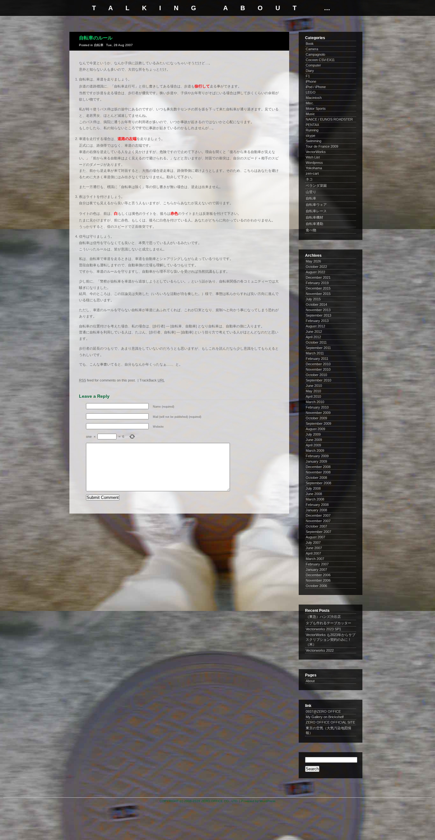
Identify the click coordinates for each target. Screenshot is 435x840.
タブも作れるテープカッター (328, 623)
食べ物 (311, 230)
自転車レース (316, 211)
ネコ (309, 179)
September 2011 (318, 348)
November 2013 (318, 310)
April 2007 (313, 553)
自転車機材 (314, 217)
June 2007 (314, 548)
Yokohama (314, 168)
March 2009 (315, 450)
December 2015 (318, 288)
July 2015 (313, 299)
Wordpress (314, 162)
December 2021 (318, 277)
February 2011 (317, 358)
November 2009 (318, 413)
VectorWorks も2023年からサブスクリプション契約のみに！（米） (330, 639)
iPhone (311, 81)
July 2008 (313, 488)
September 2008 (318, 483)
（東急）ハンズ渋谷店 (323, 617)
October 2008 (316, 478)
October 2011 (316, 342)
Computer (313, 65)
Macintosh (314, 98)
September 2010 (318, 380)
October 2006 (316, 586)
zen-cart (312, 173)
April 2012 (313, 337)
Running (312, 130)
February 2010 (317, 407)
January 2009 (316, 461)
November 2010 (318, 369)
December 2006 (318, 575)
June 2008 (314, 494)
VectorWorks (316, 152)
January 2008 (316, 510)
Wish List (313, 157)
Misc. (310, 103)
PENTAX (312, 125)
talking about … (217, 7)
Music (310, 114)
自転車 (98, 45)
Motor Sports (316, 108)
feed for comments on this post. (107, 380)
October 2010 (316, 375)
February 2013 (317, 321)
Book (310, 44)
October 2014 (316, 304)
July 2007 (313, 542)
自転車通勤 (314, 224)
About (310, 681)
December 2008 (318, 467)
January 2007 (316, 569)
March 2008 (315, 499)
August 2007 (315, 537)
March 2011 (315, 353)
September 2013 (318, 315)
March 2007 (315, 559)
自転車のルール (95, 37)
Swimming (313, 141)
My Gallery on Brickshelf (325, 717)
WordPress (267, 801)
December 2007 (318, 515)
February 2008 (317, 505)
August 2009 (315, 429)
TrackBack (152, 380)
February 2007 (317, 564)
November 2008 (318, 472)
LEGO (311, 92)
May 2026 (313, 261)
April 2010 (313, 396)
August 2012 (315, 326)
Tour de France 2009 (322, 146)
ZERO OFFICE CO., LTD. (219, 801)
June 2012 (314, 331)
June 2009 (314, 440)
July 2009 (313, 434)
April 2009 (313, 445)
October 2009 (316, 418)
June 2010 (314, 386)
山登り (311, 192)
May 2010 (313, 391)
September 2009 (318, 423)
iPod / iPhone (316, 87)
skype (310, 135)
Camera (312, 49)
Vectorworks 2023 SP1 (323, 629)
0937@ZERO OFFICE (323, 711)
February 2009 (317, 456)
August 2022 (315, 272)
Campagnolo (315, 54)
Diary (310, 71)
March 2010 (315, 402)
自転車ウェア (316, 204)
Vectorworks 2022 (320, 650)
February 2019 (317, 283)
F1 (308, 76)
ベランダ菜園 (316, 185)
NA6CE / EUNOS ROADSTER (329, 119)
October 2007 (316, 526)
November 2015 (318, 294)
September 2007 (318, 532)
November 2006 (318, 580)
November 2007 (318, 521)
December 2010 (318, 364)
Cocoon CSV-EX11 (320, 60)
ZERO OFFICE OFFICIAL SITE (330, 722)
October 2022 (316, 267)
